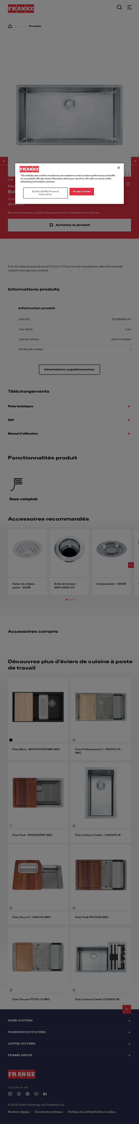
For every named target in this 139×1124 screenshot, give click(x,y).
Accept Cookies (82, 191)
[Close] (119, 168)
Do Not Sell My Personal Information (45, 192)
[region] (69, 183)
